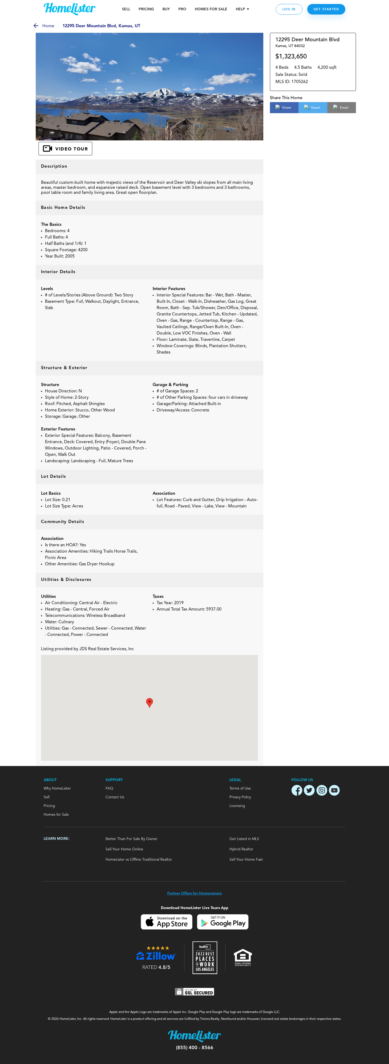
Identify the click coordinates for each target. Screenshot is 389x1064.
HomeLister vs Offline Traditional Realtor (139, 859)
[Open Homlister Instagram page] (321, 791)
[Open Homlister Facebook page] (296, 791)
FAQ (109, 788)
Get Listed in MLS (244, 839)
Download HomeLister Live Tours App (194, 908)
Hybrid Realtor (241, 849)
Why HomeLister (57, 788)
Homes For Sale (211, 9)
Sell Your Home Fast (246, 859)
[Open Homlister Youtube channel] (334, 791)
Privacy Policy (240, 797)
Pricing (146, 9)
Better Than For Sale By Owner (131, 839)
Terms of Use (240, 788)
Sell (126, 9)
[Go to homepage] (70, 9)
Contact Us (115, 797)
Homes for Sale (56, 815)
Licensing (237, 806)
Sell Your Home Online (124, 849)
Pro (182, 9)
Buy (166, 9)
